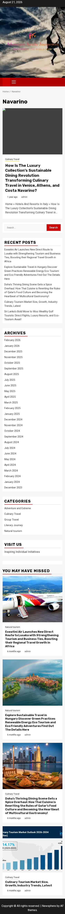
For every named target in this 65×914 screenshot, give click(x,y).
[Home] (6, 81)
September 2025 (13, 368)
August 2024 (11, 442)
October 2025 (12, 362)
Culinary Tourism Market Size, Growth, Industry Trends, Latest (28, 883)
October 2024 (12, 430)
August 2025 (11, 374)
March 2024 (11, 470)
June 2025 (10, 385)
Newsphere (49, 906)
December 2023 (13, 487)
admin (24, 197)
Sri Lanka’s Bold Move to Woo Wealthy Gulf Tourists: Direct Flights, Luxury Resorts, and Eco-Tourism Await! (31, 315)
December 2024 (13, 419)
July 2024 (9, 447)
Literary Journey (13, 525)
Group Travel (11, 519)
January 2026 (12, 345)
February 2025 (12, 408)
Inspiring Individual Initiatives (22, 551)
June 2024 (10, 453)
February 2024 (12, 476)
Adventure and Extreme (17, 508)
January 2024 (12, 482)
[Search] (60, 82)
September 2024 (13, 436)
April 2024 (10, 464)
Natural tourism (13, 531)
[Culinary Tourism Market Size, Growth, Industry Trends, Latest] (32, 849)
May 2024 (9, 459)
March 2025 (11, 402)
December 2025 (13, 351)
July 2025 (9, 379)
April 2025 (10, 396)
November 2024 (13, 425)
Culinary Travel (12, 159)
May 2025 (9, 391)
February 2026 (12, 340)
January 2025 (12, 413)
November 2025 (13, 357)
